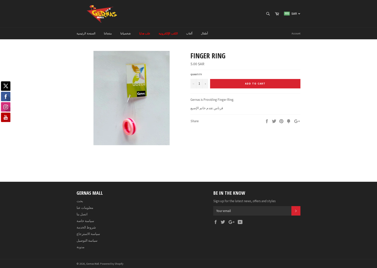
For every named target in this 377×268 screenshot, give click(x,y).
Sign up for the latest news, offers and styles (244, 201)
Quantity (196, 74)
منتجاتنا (108, 33)
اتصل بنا (82, 214)
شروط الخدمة (86, 227)
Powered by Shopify (111, 263)
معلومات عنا (85, 208)
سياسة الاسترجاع (88, 234)
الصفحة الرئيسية (86, 33)
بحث (80, 201)
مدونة (80, 247)
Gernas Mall (92, 263)
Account (296, 33)
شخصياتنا (125, 33)
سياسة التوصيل (87, 240)
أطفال (204, 33)
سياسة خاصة (85, 221)
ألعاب (189, 33)
